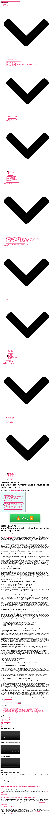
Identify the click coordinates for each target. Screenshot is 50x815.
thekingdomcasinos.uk (9, 537)
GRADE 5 (10, 355)
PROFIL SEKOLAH (10, 62)
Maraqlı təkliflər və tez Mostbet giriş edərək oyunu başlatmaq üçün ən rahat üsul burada (23, 710)
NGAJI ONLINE (9, 361)
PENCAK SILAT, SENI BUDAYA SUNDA (15, 243)
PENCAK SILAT (12, 118)
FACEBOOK (11, 474)
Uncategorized (8, 699)
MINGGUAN (11, 172)
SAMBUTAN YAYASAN (11, 59)
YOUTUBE (10, 475)
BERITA (5, 362)
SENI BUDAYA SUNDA (13, 119)
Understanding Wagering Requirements (13, 506)
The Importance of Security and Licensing (13, 502)
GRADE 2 (10, 351)
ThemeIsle (13, 813)
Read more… (42, 802)
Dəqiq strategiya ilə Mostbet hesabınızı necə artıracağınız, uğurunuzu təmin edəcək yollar (23, 711)
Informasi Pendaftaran (11, 418)
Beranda (5, 4)
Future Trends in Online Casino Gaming (13, 509)
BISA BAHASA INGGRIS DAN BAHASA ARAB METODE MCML (21, 239)
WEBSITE (10, 478)
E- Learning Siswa (12, 357)
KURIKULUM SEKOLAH (11, 178)
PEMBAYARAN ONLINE (11, 420)
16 (9, 720)
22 (8, 722)
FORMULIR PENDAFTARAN (12, 417)
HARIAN (10, 171)
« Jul (2, 726)
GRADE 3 (10, 353)
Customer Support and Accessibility (12, 507)
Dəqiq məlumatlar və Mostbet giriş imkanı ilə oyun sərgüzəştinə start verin (20, 709)
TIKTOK (10, 479)
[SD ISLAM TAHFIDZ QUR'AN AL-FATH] (10, 1)
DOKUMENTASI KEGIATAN (12, 182)
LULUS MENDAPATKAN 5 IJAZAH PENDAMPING (18, 241)
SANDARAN (9, 358)
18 (2, 722)
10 (1, 720)
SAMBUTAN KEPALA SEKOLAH (13, 61)
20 (5, 722)
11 (2, 720)
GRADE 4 (10, 354)
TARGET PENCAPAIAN (11, 179)
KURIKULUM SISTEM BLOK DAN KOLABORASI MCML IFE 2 (20, 240)
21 (7, 722)
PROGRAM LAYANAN (11, 177)
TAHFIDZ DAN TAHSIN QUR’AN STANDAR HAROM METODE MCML (22, 238)
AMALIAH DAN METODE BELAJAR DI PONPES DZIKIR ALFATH (21, 64)
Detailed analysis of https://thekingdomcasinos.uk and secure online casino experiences (13, 496)
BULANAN (10, 173)
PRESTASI (8, 180)
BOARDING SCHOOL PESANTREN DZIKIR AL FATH (18, 244)
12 (4, 720)
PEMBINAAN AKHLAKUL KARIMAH (14, 237)
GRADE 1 (10, 350)
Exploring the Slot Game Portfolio (12, 500)
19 (4, 722)
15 (8, 720)
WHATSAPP (11, 473)
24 (1, 723)
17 (1, 722)
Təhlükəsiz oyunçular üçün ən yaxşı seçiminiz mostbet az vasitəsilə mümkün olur (21, 708)
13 (5, 720)
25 (2, 723)
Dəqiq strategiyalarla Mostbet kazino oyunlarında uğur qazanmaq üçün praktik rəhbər (22, 712)
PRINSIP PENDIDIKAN (11, 63)
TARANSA (8, 360)
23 (9, 722)
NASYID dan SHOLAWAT (14, 116)
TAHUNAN (10, 175)
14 (7, 720)
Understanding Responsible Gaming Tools (14, 503)
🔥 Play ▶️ (25, 518)
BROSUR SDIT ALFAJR (11, 421)
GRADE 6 (10, 356)
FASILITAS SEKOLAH (11, 176)
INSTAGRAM (11, 476)
